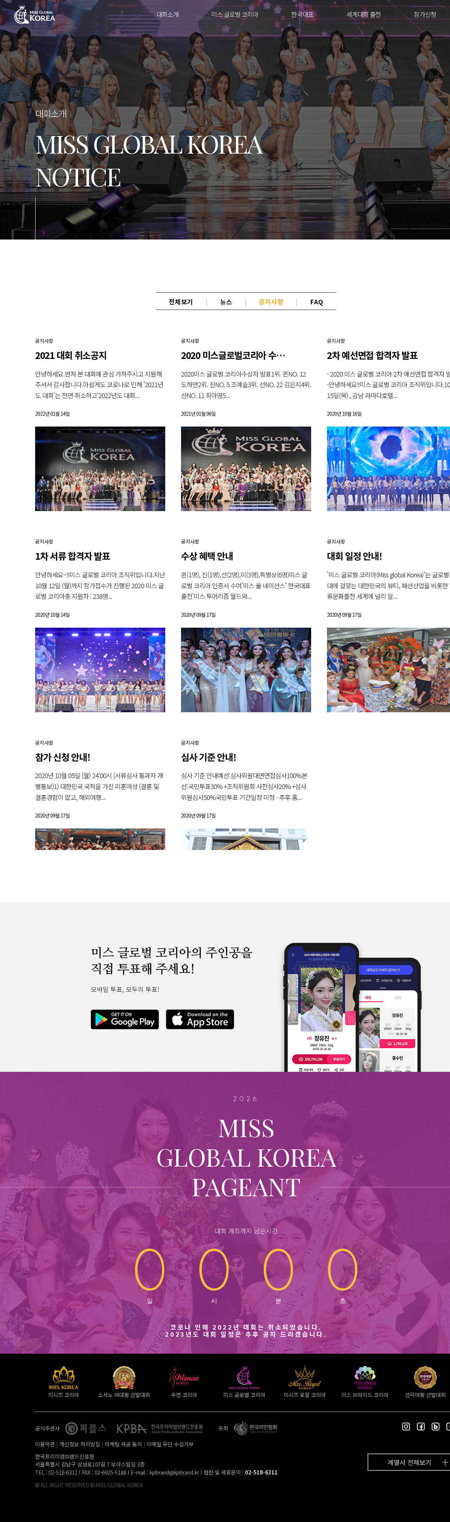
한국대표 (302, 14)
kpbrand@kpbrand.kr (174, 1472)
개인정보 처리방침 (79, 1444)
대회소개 (167, 14)
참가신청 (425, 14)
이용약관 (45, 1444)
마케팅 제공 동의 (123, 1444)
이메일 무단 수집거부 (170, 1444)
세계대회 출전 (363, 14)
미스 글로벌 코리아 (234, 14)
